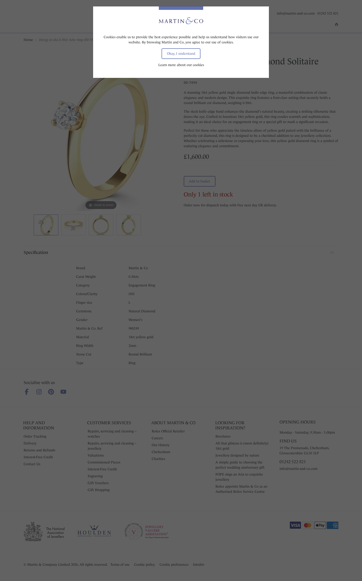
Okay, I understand (181, 53)
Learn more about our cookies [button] (181, 65)
